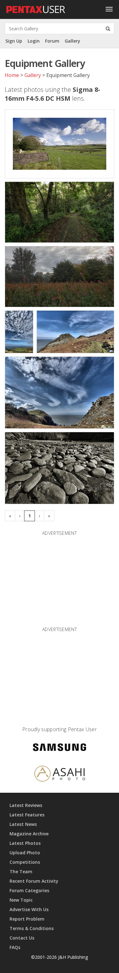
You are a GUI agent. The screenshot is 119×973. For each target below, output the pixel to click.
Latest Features (27, 815)
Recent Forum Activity (34, 881)
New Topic (21, 900)
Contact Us (22, 938)
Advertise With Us (29, 909)
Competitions (25, 862)
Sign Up (13, 41)
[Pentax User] (36, 8)
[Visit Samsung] (59, 748)
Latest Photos (25, 843)
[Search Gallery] (108, 28)
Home (12, 75)
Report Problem (27, 919)
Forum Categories (29, 890)
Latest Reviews (26, 805)
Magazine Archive (29, 834)
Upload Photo (25, 853)
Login (34, 41)
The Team (21, 872)
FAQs (15, 947)
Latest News (23, 824)
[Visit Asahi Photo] (59, 775)
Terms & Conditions (32, 928)
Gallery (72, 41)
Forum (52, 41)
